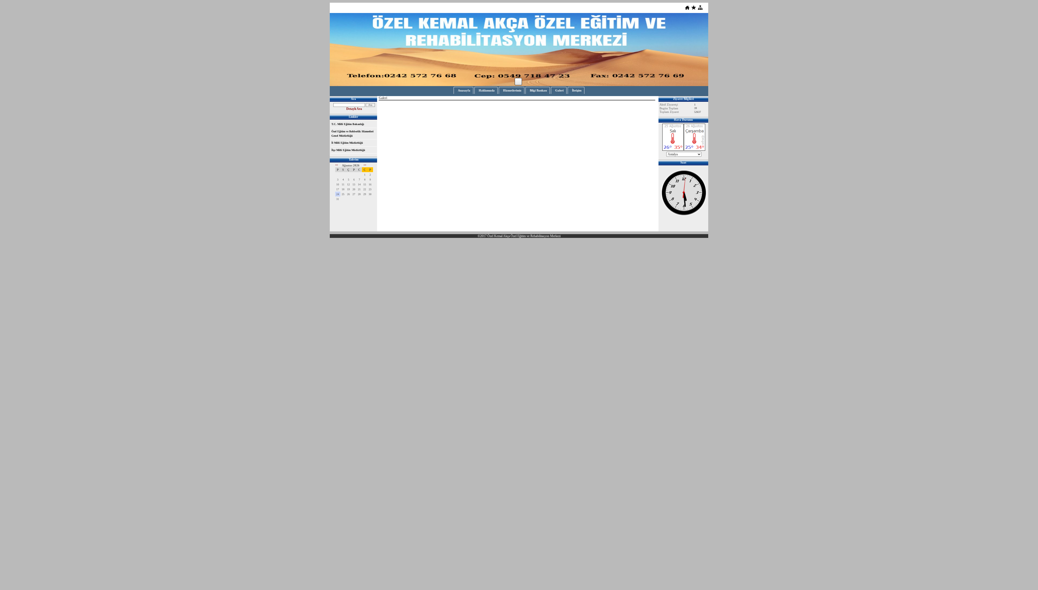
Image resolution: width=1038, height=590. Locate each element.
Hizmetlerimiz (512, 90)
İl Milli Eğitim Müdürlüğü (347, 142)
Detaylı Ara (354, 109)
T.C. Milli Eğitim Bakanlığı (347, 124)
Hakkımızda (487, 90)
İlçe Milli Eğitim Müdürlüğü (348, 150)
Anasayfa (464, 90)
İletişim (576, 90)
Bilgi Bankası (538, 90)
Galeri (559, 90)
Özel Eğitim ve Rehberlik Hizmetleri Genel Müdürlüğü (352, 133)
